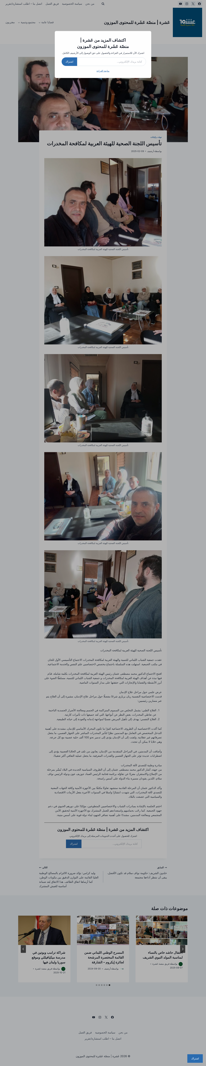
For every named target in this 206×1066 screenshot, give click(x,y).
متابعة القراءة (103, 70)
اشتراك (69, 61)
